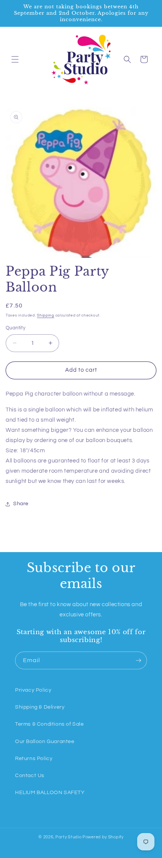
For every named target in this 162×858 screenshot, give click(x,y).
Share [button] (21, 503)
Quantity (15, 327)
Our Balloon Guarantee (45, 741)
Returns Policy (33, 758)
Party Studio (68, 837)
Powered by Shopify (103, 837)
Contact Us (29, 775)
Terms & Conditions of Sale (49, 724)
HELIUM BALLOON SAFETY (50, 792)
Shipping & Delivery (39, 707)
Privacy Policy (33, 690)
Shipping (45, 315)
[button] (15, 59)
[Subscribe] (138, 660)
